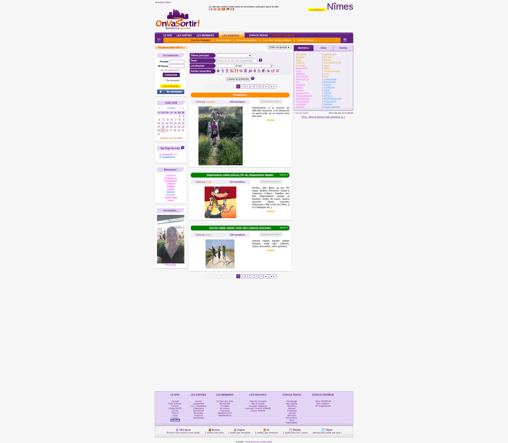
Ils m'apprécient (323, 406)
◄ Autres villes (163, 2)
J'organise (292, 411)
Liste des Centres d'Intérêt (277, 40)
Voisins (343, 48)
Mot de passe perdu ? (171, 70)
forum (350, 113)
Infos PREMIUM (323, 401)
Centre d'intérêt (305, 40)
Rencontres (291, 418)
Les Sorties (184, 35)
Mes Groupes (223, 40)
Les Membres (205, 35)
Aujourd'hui (198, 403)
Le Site (167, 35)
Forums (175, 406)
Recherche (198, 411)
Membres (303, 48)
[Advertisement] (281, 21)
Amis (323, 48)
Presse (175, 413)
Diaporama (198, 408)
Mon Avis (292, 415)
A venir (198, 401)
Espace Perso (258, 35)
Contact (175, 418)
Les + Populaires (198, 406)
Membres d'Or (225, 413)
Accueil (175, 401)
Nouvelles (198, 413)
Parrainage (292, 401)
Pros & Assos (175, 403)
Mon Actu (291, 406)
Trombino (224, 406)
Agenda (291, 408)
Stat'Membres (224, 415)
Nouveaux (225, 411)
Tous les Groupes (200, 40)
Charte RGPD (175, 408)
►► (272, 86)
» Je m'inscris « (317, 10)
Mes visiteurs (323, 403)
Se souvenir (172, 80)
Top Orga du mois (170, 148)
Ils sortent (225, 408)
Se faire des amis (224, 401)
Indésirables (292, 422)
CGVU (175, 411)
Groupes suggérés (247, 40)
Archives (198, 415)
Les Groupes (231, 35)
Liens (175, 415)
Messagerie (291, 403)
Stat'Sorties (198, 418)
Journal (291, 413)
